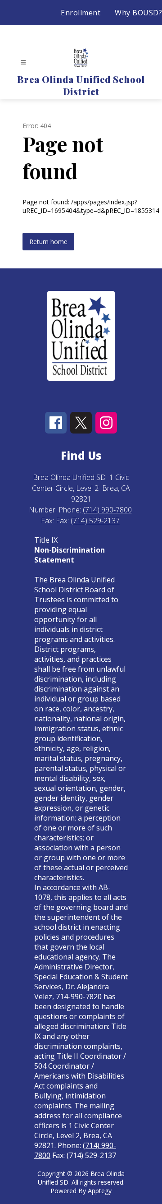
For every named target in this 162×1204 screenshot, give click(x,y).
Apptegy (100, 1190)
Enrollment (80, 13)
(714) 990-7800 (107, 510)
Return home (48, 241)
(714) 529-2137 (95, 521)
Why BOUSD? (138, 13)
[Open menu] (23, 62)
